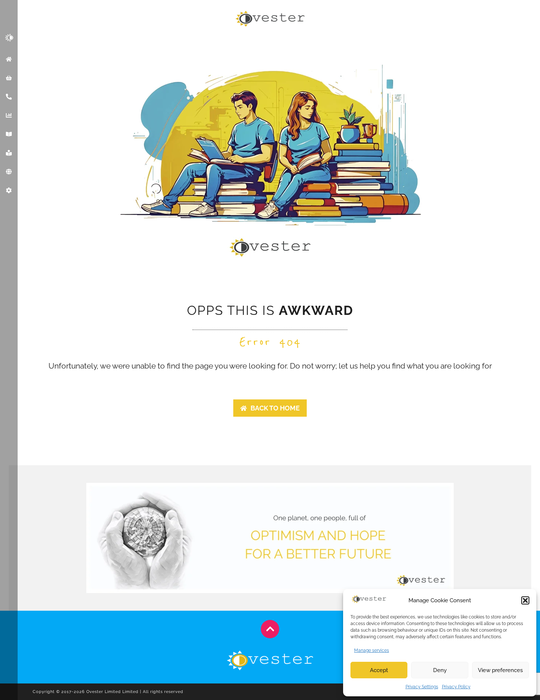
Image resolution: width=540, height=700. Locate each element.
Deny (440, 670)
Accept (379, 670)
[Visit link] (108, 692)
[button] (525, 600)
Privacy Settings (422, 686)
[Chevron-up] (270, 629)
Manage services (371, 650)
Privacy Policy (456, 686)
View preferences (500, 670)
